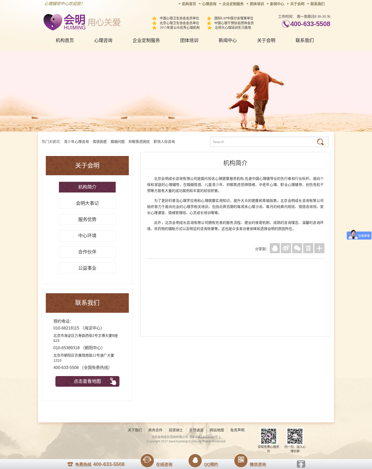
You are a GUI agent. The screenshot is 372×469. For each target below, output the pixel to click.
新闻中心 (277, 4)
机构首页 (189, 4)
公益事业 (87, 268)
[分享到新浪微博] (286, 248)
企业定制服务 (233, 4)
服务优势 (87, 219)
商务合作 (155, 430)
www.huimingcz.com (183, 441)
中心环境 (87, 235)
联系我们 (318, 4)
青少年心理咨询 (76, 142)
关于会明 (297, 4)
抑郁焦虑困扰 (139, 142)
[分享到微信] (297, 248)
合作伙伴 (87, 252)
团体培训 (257, 4)
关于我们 (135, 430)
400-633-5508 (310, 24)
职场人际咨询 (164, 142)
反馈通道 (196, 430)
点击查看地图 (87, 381)
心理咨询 (209, 4)
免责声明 (237, 430)
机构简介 (87, 187)
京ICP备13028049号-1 (205, 437)
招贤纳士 (176, 430)
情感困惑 (100, 142)
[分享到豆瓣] (308, 248)
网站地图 (217, 430)
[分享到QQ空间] (275, 248)
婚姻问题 (118, 142)
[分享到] (319, 248)
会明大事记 (87, 203)
